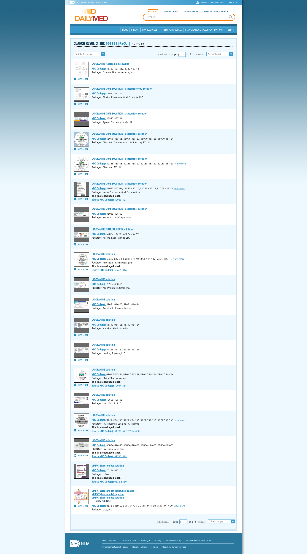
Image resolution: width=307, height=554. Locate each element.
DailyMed (91, 15)
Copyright (145, 540)
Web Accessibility (173, 540)
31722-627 (120, 431)
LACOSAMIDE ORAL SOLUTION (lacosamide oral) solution (122, 88)
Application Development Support (205, 29)
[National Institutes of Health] (73, 2)
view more (180, 163)
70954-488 (120, 385)
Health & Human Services (174, 546)
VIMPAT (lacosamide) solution (108, 465)
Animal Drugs (191, 11)
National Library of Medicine (92, 2)
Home (125, 29)
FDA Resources (149, 29)
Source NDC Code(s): (103, 199)
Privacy (158, 540)
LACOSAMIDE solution (103, 254)
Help (229, 29)
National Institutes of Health (115, 546)
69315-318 (120, 456)
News (136, 29)
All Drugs (153, 11)
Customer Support (129, 540)
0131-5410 (120, 481)
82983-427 (120, 199)
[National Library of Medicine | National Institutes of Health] (79, 543)
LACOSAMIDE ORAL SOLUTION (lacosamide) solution (119, 113)
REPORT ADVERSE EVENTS (212, 2)
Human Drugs (171, 11)
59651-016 (120, 270)
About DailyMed (109, 540)
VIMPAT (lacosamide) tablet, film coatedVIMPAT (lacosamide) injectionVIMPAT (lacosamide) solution (113, 494)
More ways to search (215, 11)
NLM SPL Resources (172, 29)
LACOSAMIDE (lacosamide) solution (111, 63)
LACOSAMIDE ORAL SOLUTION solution (112, 229)
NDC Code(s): (99, 68)
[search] (231, 17)
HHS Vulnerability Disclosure (198, 540)
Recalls (233, 2)
